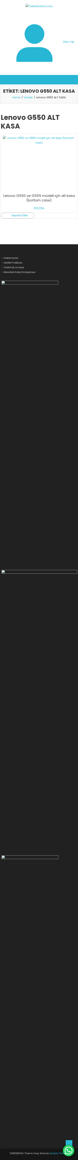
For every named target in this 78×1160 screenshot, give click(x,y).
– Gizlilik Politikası (12, 262)
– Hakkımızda (10, 258)
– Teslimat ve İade (13, 267)
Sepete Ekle (19, 215)
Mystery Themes (59, 1153)
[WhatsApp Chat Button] (68, 1150)
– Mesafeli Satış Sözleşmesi (18, 272)
